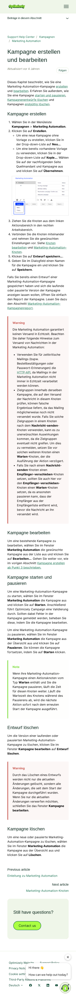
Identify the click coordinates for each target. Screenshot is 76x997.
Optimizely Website (21, 962)
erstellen (62, 86)
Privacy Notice (18, 968)
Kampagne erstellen (51, 563)
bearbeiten (20, 91)
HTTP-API (23, 372)
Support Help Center (21, 37)
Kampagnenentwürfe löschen (27, 100)
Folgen (63, 70)
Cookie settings (19, 974)
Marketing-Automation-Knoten (47, 890)
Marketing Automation (26, 41)
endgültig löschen (37, 104)
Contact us (27, 926)
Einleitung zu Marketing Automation (32, 876)
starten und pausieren (50, 95)
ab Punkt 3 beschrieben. (24, 567)
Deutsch (14, 985)
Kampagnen (47, 37)
